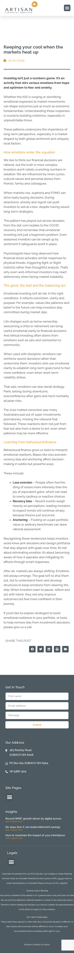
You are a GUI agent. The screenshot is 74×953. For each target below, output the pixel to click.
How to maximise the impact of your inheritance (35, 835)
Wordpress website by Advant (37, 945)
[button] (67, 8)
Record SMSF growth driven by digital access (33, 818)
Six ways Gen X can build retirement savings (32, 827)
